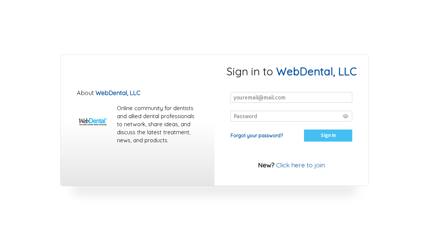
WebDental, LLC (118, 93)
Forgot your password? (257, 136)
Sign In (328, 135)
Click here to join (300, 165)
